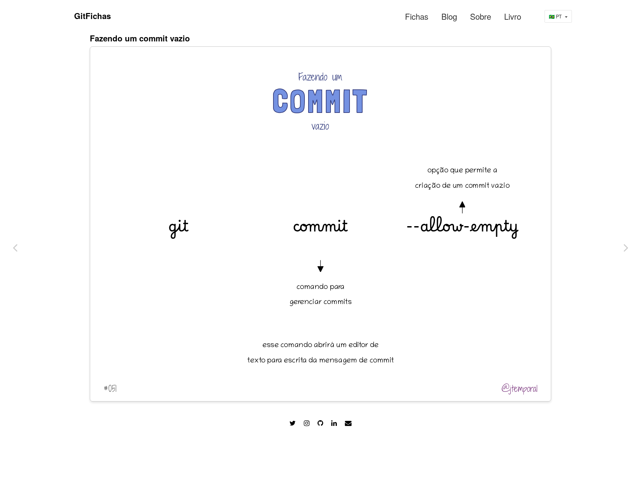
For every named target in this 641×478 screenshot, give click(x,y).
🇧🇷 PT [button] (556, 16)
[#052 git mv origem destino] (15, 247)
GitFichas (92, 15)
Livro (512, 16)
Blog (449, 16)
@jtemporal (519, 388)
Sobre (480, 16)
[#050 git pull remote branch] (626, 247)
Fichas (416, 16)
